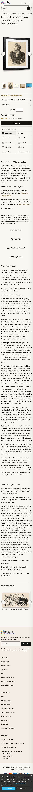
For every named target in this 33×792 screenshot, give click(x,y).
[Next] (30, 54)
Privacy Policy (5, 701)
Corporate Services (7, 677)
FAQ (2, 697)
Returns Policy (6, 704)
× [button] (31, 775)
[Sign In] (30, 3)
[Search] (28, 8)
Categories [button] (6, 14)
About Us (4, 658)
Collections (21, 14)
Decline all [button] (23, 788)
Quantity (12, 110)
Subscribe (26, 644)
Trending (4, 669)
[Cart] (25, 3)
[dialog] (16, 783)
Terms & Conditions (8, 712)
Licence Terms (6, 716)
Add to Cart (17, 123)
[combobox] (14, 8)
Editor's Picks (5, 665)
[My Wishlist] (21, 3)
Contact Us (5, 735)
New (2, 673)
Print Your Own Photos (8, 681)
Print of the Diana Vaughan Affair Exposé (15, 609)
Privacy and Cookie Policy (19, 783)
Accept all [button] (8, 788)
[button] (16, 785)
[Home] (7, 2)
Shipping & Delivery (7, 708)
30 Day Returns (24, 204)
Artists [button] (14, 14)
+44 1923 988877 (9, 739)
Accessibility (5, 693)
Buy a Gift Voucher (7, 685)
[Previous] (3, 54)
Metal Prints (5, 720)
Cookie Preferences (7, 728)
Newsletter (5, 724)
